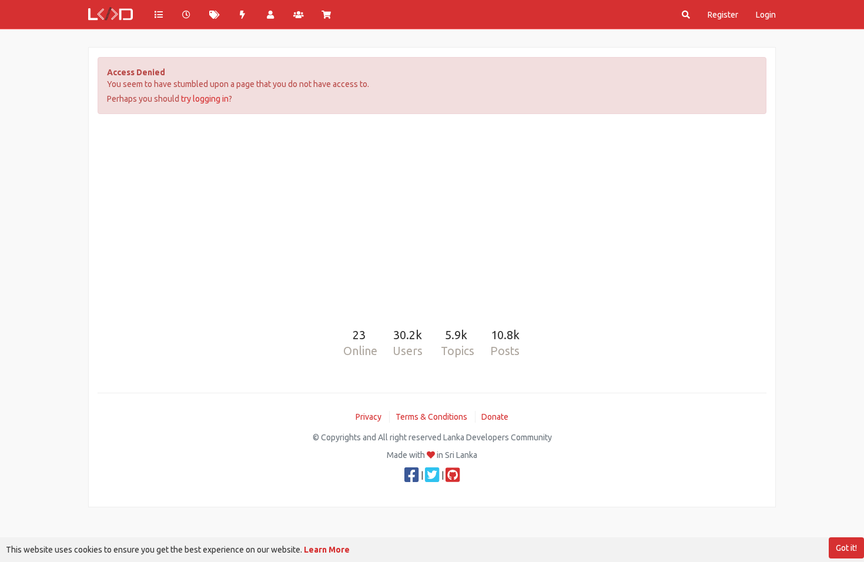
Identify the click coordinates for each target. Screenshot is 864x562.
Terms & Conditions (431, 416)
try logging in (205, 98)
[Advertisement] (432, 214)
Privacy (368, 416)
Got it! (846, 548)
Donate (494, 416)
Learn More (327, 549)
